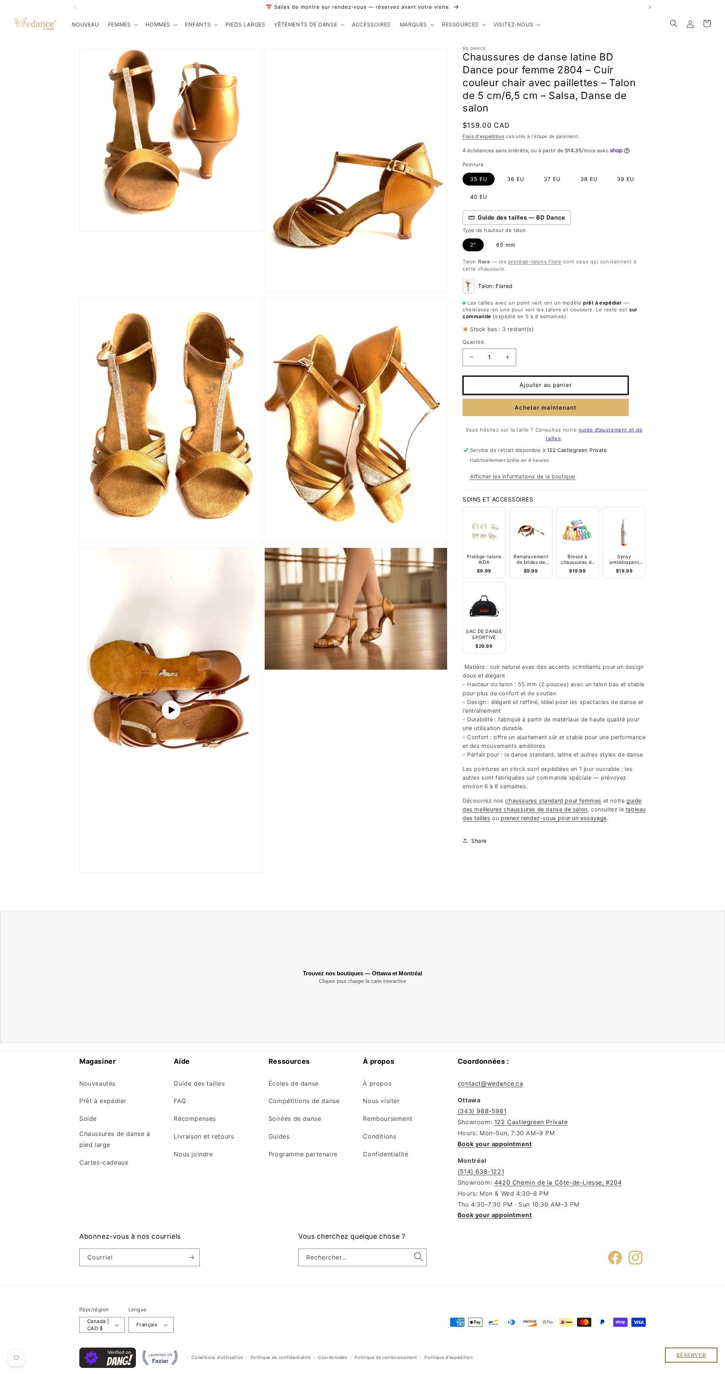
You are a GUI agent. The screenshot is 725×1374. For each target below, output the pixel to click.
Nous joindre (193, 1154)
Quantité (473, 342)
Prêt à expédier (102, 1101)
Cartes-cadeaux (103, 1162)
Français (146, 1324)
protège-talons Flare (534, 261)
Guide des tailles (199, 1083)
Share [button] (479, 840)
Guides (279, 1136)
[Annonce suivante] (650, 7)
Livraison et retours (204, 1136)
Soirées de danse (294, 1118)
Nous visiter (381, 1101)
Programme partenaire (303, 1154)
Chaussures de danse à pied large (114, 1139)
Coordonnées (332, 1357)
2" (473, 244)
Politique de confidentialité (281, 1357)
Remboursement (387, 1118)
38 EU (588, 179)
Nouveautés (97, 1083)
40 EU (478, 196)
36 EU (515, 179)
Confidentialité (385, 1154)
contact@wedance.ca (490, 1083)
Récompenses (195, 1118)
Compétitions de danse (304, 1101)
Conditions (379, 1136)
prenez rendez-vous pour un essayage (554, 818)
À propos (377, 1083)
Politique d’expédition (448, 1357)
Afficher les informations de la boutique (522, 476)
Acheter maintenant (546, 407)
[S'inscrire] (191, 1257)
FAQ (180, 1101)
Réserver (691, 1355)
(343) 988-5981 (482, 1111)
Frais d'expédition (483, 136)
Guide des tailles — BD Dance (521, 217)
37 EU (552, 179)
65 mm (505, 244)
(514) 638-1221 (481, 1171)
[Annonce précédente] (75, 7)
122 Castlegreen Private (531, 1122)
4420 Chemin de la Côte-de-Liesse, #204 (558, 1182)
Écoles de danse (293, 1083)
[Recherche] (418, 1257)
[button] (122, 24)
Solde (88, 1118)
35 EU (478, 179)
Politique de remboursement (386, 1357)
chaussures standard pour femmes (553, 800)
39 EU (625, 179)
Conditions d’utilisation (217, 1357)
